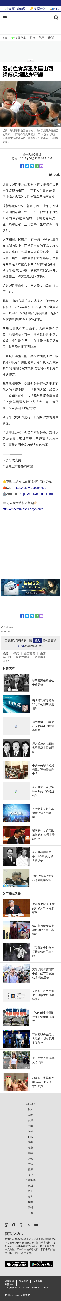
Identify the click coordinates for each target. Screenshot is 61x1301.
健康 (30, 1169)
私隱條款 (9, 1284)
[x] (28, 1224)
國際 (30, 1125)
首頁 (5, 37)
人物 (30, 1158)
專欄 (30, 1142)
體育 (30, 1191)
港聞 (51, 37)
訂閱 (21, 646)
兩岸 (30, 1120)
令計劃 (7, 657)
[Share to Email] (41, 166)
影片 (30, 1109)
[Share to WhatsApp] (37, 166)
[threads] (21, 1224)
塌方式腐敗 (22, 657)
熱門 (42, 37)
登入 (37, 640)
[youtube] (36, 1224)
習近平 (7, 661)
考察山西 (40, 657)
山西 (43, 653)
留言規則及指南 (5, 631)
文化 (30, 1174)
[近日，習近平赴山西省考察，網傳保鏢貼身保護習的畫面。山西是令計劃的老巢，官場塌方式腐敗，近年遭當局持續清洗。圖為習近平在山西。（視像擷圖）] (30, 104)
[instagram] (6, 1224)
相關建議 (9, 1281)
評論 (30, 1153)
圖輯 (30, 1207)
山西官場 (29, 653)
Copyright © (11, 1287)
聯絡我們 (23, 1281)
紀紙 (30, 1185)
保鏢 (16, 653)
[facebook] (13, 1224)
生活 (30, 1164)
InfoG (31, 1136)
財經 (30, 1131)
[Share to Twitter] (27, 166)
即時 (32, 37)
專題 (30, 1147)
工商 (30, 1213)
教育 (30, 1196)
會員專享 (20, 37)
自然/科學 (30, 1180)
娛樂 (30, 1202)
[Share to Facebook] (22, 166)
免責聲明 (37, 1281)
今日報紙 (30, 1104)
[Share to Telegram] (32, 166)
